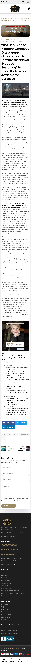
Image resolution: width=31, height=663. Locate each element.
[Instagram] (28, 2)
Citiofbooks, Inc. (14, 648)
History (15, 434)
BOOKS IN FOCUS (12, 17)
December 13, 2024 (6, 41)
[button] (8, 423)
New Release (24, 434)
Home (2, 17)
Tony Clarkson (19, 41)
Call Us (27, 661)
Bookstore (4, 661)
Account (19, 661)
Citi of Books (6, 434)
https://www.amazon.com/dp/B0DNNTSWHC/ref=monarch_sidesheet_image (17, 392)
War (4, 438)
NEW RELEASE (15, 39)
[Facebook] (18, 2)
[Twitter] (23, 2)
